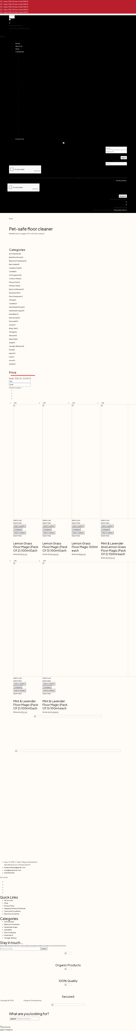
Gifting (11, 300)
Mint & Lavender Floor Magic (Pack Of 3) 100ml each (54, 704)
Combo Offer (14, 278)
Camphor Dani (14, 268)
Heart (11, 353)
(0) (14, 353)
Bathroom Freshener (16, 261)
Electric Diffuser (15, 289)
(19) (14, 325)
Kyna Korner (18, 1000)
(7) (22, 296)
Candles (12, 303)
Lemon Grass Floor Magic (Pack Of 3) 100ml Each (54, 546)
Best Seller (13, 264)
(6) (15, 271)
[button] (68, 23)
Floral (11, 350)
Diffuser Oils (13, 286)
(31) (17, 321)
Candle (11, 271)
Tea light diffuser (15, 346)
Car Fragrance (14, 275)
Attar (11, 325)
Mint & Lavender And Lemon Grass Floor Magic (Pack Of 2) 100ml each (113, 548)
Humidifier (13, 314)
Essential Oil (13, 293)
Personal (12, 321)
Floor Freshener (15, 296)
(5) (25, 261)
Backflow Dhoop (15, 257)
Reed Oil (12, 339)
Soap (11, 343)
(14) (18, 318)
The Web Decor (48, 1000)
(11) (19, 293)
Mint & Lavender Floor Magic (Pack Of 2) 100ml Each (25, 704)
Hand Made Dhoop (16, 307)
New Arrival (13, 318)
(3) (14, 350)
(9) (23, 311)
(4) (19, 286)
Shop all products (36, 28)
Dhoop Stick (13, 282)
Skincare (12, 335)
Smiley (11, 364)
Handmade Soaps (15, 311)
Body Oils (12, 328)
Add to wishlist (19, 526)
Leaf (10, 357)
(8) (20, 254)
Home (11, 233)
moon (11, 360)
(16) (15, 332)
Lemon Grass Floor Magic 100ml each (85, 546)
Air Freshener (14, 254)
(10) (22, 289)
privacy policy (121, 180)
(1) (22, 257)
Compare (17, 529)
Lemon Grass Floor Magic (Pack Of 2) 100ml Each (25, 546)
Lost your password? (119, 155)
